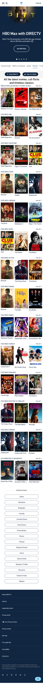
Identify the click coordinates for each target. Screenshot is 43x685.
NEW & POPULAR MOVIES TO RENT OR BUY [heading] (16, 86)
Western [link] (21, 581)
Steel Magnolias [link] (6, 137)
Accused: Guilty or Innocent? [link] (24, 482)
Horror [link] (22, 553)
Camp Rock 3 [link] (5, 367)
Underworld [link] (33, 195)
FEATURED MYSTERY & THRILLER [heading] (12, 401)
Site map (4, 636)
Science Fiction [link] (22, 575)
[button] (3, 3)
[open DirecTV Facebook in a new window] (7, 675)
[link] (7, 97)
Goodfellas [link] (32, 310)
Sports (29, 66)
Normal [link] (17, 138)
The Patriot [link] (18, 252)
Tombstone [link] (33, 281)
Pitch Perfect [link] (19, 396)
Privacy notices (6, 629)
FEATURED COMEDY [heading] (8, 344)
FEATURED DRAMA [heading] (7, 286)
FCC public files (6, 642)
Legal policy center (7, 608)
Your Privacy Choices (11, 622)
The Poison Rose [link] (20, 281)
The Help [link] (18, 310)
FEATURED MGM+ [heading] (7, 229)
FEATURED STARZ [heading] (7, 172)
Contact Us (5, 656)
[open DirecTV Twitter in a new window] (11, 675)
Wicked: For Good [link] (7, 109)
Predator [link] (32, 453)
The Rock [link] (4, 223)
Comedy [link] (21, 513)
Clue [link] (30, 166)
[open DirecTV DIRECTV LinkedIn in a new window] (3, 675)
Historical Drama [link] (21, 547)
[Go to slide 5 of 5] (26, 59)
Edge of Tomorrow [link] (21, 166)
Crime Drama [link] (21, 525)
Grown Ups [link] (32, 367)
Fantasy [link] (21, 542)
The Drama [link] (32, 396)
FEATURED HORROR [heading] (8, 430)
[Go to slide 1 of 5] (16, 59)
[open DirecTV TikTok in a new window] (25, 675)
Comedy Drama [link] (21, 519)
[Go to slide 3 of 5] (21, 59)
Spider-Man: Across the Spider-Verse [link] (27, 338)
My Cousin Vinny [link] (20, 367)
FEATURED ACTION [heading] (7, 258)
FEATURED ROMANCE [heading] (8, 372)
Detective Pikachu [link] (7, 338)
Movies (35, 66)
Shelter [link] (17, 195)
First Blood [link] (32, 252)
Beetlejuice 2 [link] (19, 224)
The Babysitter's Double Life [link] (24, 424)
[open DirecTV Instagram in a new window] (16, 675)
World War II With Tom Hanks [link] (10, 481)
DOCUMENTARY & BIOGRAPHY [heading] (11, 458)
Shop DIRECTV (13, 74)
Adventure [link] (21, 502)
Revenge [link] (32, 424)
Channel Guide (6, 66)
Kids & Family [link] (21, 559)
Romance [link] (21, 570)
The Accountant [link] (34, 138)
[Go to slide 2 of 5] (19, 59)
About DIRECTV (6, 594)
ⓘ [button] (32, 41)
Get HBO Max (21, 49)
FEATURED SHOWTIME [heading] (9, 143)
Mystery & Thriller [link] (22, 564)
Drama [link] (21, 536)
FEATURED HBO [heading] (6, 114)
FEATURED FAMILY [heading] (7, 315)
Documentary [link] (21, 530)
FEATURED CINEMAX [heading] (8, 200)
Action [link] (22, 497)
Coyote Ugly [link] (5, 395)
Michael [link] (3, 195)
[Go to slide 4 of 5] (23, 59)
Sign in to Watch (31, 74)
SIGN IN (38, 3)
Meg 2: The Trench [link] (35, 224)
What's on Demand (18, 66)
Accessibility (5, 649)
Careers (4, 601)
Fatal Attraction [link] (34, 482)
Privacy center (6, 615)
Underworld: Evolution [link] (22, 453)
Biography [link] (21, 508)
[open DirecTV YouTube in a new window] (20, 675)
